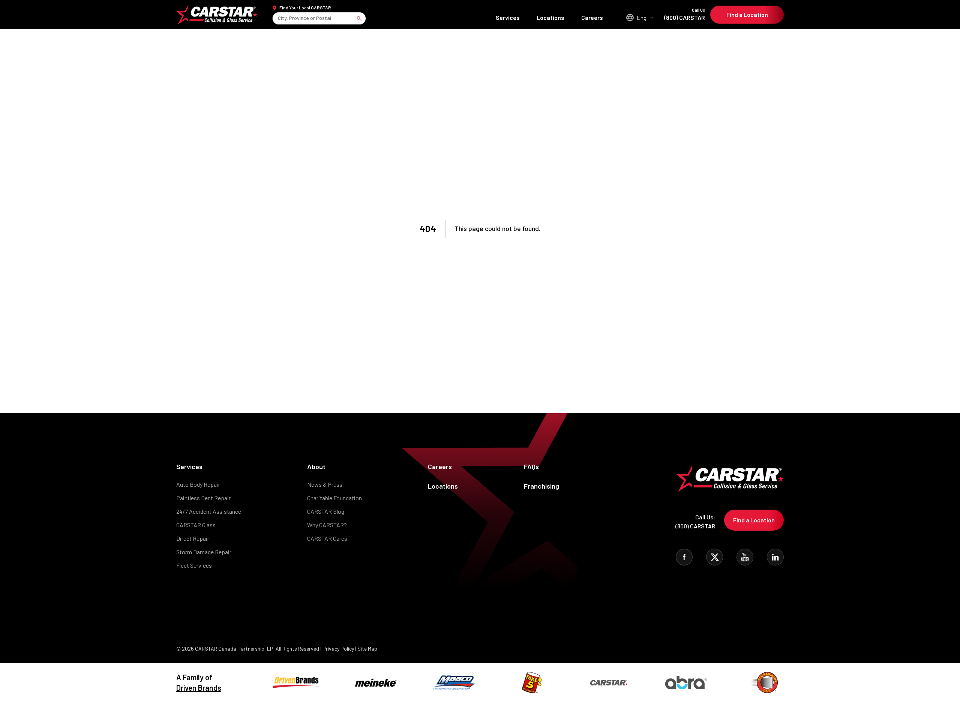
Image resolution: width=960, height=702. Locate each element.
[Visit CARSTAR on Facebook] (684, 557)
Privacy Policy (338, 648)
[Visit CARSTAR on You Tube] (744, 557)
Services (508, 17)
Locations (550, 17)
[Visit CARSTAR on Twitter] (714, 557)
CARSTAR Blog (325, 511)
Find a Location (747, 14)
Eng (641, 17)
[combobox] (278, 18)
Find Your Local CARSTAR (305, 7)
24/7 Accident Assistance (208, 511)
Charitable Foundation (334, 497)
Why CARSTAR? (327, 524)
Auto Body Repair (198, 484)
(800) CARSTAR (684, 14)
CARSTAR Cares (327, 538)
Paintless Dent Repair (203, 497)
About (316, 466)
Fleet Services (194, 565)
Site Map (367, 648)
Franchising (541, 486)
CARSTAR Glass (196, 524)
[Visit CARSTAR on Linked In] (775, 557)
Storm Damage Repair (203, 551)
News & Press (324, 484)
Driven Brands (198, 687)
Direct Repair (192, 538)
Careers (592, 17)
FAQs (531, 466)
